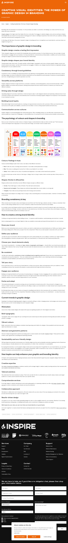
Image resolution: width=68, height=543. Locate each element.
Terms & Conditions (6, 469)
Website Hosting (50, 451)
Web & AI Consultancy (51, 457)
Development (5, 451)
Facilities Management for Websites (54, 454)
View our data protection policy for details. (50, 518)
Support (4, 446)
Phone (4, 521)
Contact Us (26, 466)
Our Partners (27, 448)
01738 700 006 (27, 469)
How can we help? (39, 502)
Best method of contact (7, 516)
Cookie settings (47, 536)
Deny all (34, 536)
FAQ (25, 451)
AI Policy (4, 471)
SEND (62, 528)
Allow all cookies (20, 536)
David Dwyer (6, 17)
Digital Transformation (7, 457)
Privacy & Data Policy (7, 466)
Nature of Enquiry (6, 502)
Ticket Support (49, 459)
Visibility (4, 454)
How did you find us (6, 509)
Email (4, 520)
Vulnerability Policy (6, 474)
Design (3, 448)
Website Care (49, 446)
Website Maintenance (51, 448)
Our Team (26, 446)
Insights (7, 24)
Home (3, 24)
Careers (26, 457)
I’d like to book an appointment (10, 518)
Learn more (16, 533)
